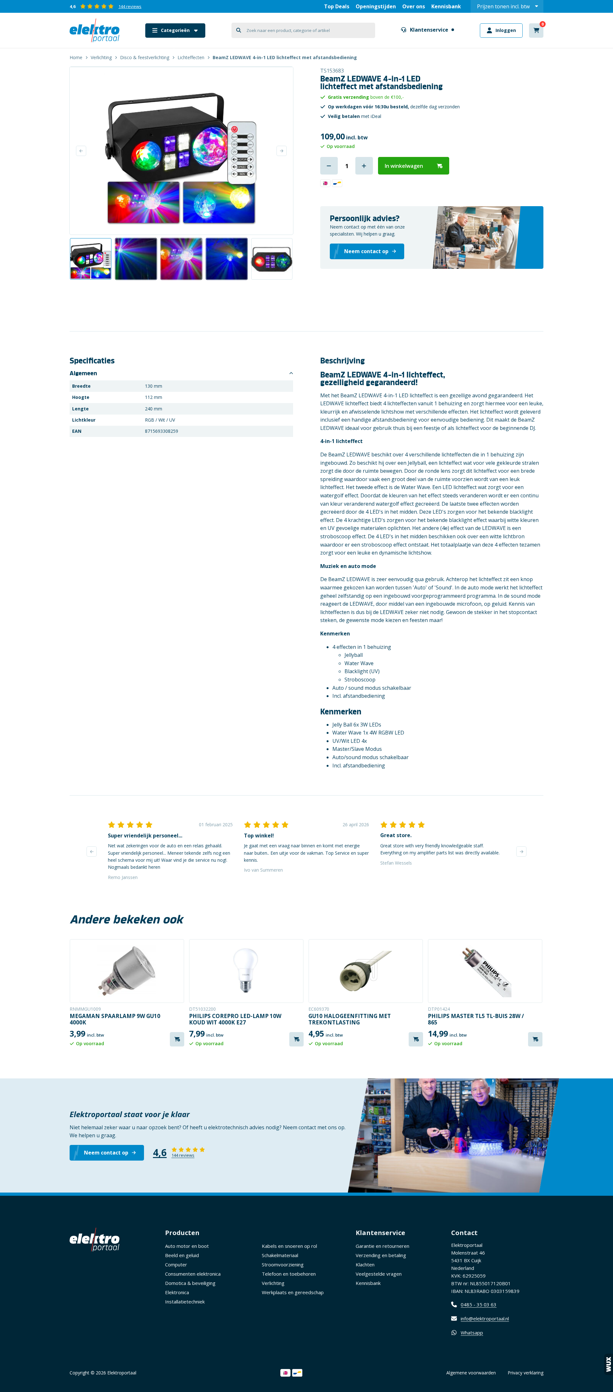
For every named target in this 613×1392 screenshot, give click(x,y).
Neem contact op (106, 1152)
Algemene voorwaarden (471, 1373)
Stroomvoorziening (283, 1264)
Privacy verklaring (525, 1373)
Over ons (413, 6)
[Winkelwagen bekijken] (536, 30)
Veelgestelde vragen (379, 1274)
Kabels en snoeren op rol (289, 1246)
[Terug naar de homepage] (94, 30)
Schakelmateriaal (280, 1255)
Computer (176, 1264)
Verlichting (101, 57)
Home (76, 57)
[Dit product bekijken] (127, 971)
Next (281, 151)
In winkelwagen (404, 165)
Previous (81, 151)
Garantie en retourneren (382, 1246)
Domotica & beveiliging (190, 1283)
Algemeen (83, 373)
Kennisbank (446, 6)
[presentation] (92, 851)
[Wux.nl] (608, 1364)
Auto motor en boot (187, 1246)
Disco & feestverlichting (144, 57)
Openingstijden (376, 6)
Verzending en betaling (381, 1255)
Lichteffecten (191, 57)
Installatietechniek (185, 1301)
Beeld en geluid (182, 1255)
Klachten (365, 1264)
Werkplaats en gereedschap (293, 1292)
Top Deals (336, 6)
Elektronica (177, 1292)
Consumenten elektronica (193, 1274)
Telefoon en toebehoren (289, 1274)
